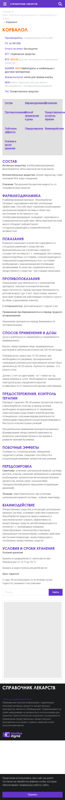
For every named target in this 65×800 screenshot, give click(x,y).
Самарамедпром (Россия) (38, 37)
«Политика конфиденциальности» (17, 699)
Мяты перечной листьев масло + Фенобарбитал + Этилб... (30, 17)
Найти (55, 592)
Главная (6, 11)
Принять (32, 794)
